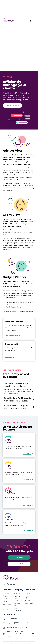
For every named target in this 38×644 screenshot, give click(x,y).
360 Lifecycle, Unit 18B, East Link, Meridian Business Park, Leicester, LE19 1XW (21, 634)
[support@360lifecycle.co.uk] (4, 627)
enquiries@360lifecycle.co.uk (17, 623)
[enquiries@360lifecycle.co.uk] (4, 623)
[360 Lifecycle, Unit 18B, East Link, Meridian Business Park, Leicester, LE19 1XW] (4, 634)
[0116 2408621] (4, 618)
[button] (30, 20)
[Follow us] (4, 584)
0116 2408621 (12, 618)
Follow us (11, 584)
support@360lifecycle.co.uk (17, 627)
